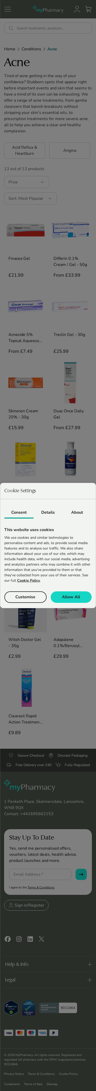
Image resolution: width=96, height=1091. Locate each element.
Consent (19, 512)
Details (48, 512)
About (77, 512)
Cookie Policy (28, 580)
